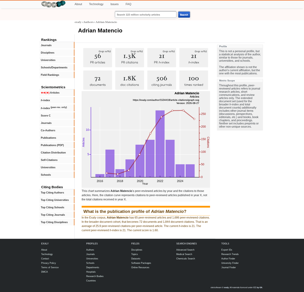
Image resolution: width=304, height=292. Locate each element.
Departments (92, 267)
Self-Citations (49, 159)
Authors (88, 22)
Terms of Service (50, 267)
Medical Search (184, 254)
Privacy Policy (48, 263)
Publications (48, 137)
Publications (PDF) (52, 145)
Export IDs (226, 249)
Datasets (135, 258)
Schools (46, 174)
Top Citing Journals (53, 214)
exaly (78, 22)
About (78, 4)
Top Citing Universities (55, 199)
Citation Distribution (53, 152)
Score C (46, 115)
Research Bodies (95, 276)
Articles (50, 92)
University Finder (230, 263)
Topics (134, 254)
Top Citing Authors (52, 192)
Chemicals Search (185, 258)
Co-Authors (48, 130)
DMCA (44, 272)
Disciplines (47, 52)
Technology (96, 4)
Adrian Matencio (106, 22)
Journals (46, 45)
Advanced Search (185, 249)
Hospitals (91, 272)
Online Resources (140, 267)
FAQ (128, 4)
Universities (48, 60)
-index (45, 100)
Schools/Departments (54, 67)
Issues (114, 4)
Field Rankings (50, 74)
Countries (91, 280)
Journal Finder (228, 267)
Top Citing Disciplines (54, 222)
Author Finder (228, 258)
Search (184, 14)
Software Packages (141, 263)
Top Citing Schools (52, 207)
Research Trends (230, 254)
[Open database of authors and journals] (53, 2)
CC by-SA (257, 287)
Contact (45, 258)
